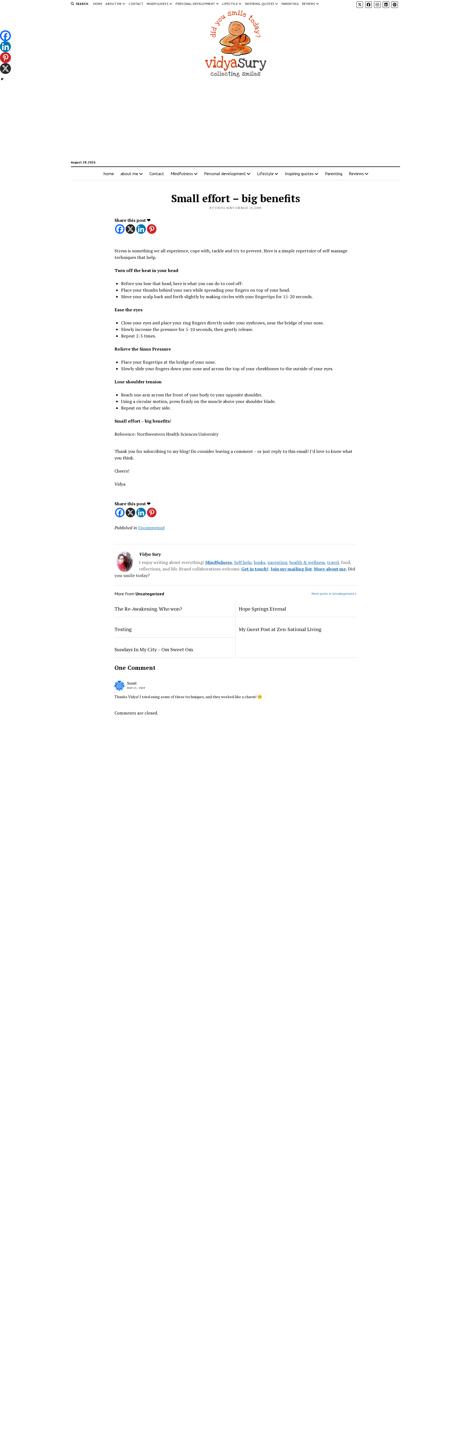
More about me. (330, 569)
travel (333, 562)
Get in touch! (254, 569)
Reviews (308, 4)
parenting (277, 562)
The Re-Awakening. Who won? (148, 608)
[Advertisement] (235, 121)
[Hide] (2, 79)
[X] (130, 229)
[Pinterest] (151, 229)
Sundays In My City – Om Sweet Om (153, 649)
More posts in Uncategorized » (334, 593)
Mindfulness (157, 4)
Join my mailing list (291, 569)
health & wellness (307, 562)
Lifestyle (230, 4)
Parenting (290, 4)
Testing (123, 629)
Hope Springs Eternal (262, 608)
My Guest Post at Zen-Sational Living (280, 629)
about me (113, 4)
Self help (243, 562)
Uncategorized (151, 528)
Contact (136, 4)
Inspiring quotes (259, 4)
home (97, 4)
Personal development (195, 4)
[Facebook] (120, 229)
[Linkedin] (141, 229)
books (259, 562)
